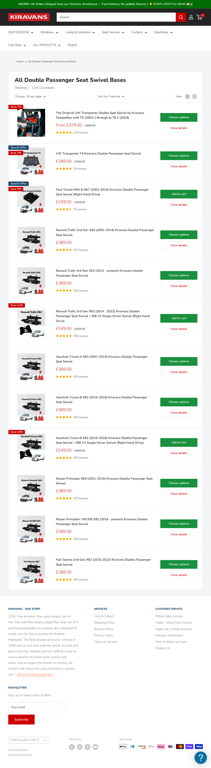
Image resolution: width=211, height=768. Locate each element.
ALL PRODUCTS (44, 45)
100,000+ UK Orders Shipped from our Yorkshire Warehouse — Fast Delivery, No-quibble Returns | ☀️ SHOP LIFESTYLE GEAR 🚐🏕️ (105, 4)
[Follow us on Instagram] (80, 747)
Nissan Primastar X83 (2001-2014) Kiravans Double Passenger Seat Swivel (104, 481)
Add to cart (178, 194)
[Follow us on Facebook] (72, 747)
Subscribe (21, 719)
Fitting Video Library (169, 616)
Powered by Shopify (20, 755)
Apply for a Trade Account (173, 629)
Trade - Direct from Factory (173, 623)
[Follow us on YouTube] (95, 747)
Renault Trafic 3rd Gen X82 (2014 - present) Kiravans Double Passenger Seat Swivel (99, 273)
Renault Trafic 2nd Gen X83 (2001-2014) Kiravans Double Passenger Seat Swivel (105, 232)
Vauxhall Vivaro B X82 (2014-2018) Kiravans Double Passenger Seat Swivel (101, 399)
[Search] (181, 17)
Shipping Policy (104, 623)
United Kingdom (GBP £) (25, 740)
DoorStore (161, 32)
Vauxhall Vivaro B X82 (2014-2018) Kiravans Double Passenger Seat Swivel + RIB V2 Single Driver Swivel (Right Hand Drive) (101, 440)
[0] (199, 17)
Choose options (179, 117)
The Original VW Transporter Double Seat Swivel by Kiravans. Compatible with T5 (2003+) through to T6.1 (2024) (100, 115)
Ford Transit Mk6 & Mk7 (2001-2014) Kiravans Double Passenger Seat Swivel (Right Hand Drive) (102, 192)
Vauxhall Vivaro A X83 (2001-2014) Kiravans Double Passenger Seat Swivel (102, 359)
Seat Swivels (111, 32)
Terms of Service (105, 642)
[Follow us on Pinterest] (87, 747)
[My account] (191, 17)
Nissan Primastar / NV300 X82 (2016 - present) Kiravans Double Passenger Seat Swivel (102, 521)
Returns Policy (104, 629)
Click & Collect (104, 616)
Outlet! (72, 45)
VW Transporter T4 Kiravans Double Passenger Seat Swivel (98, 153)
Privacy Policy (103, 635)
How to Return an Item (170, 642)
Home (20, 61)
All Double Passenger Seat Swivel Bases (52, 61)
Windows (47, 32)
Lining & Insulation (78, 32)
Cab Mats (14, 45)
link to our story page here (35, 674)
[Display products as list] (188, 96)
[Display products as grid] (194, 96)
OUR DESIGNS (18, 32)
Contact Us (162, 648)
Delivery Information (169, 635)
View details (179, 128)
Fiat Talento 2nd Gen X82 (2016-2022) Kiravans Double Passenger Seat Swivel (103, 562)
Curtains (137, 32)
